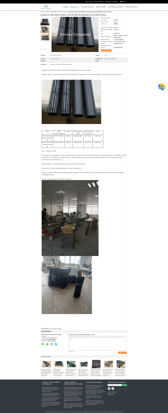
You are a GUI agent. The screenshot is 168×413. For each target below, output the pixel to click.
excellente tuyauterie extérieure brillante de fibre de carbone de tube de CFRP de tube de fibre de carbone (120, 372)
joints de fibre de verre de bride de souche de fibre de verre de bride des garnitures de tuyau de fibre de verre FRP (73, 399)
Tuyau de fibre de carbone (55, 328)
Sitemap (114, 392)
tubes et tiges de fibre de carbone (59, 12)
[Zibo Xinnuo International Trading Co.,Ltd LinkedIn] (109, 388)
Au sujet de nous (87, 7)
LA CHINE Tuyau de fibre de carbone (67, 411)
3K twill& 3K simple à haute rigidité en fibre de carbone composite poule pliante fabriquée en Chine (95, 387)
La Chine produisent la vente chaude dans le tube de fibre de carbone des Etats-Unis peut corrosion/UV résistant (71, 373)
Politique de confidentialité (51, 411)
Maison (65, 7)
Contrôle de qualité (115, 7)
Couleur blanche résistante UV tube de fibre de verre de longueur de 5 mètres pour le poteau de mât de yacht (73, 389)
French (124, 1)
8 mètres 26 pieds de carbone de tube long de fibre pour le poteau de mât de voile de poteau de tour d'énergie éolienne (51, 404)
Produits (74, 7)
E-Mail (109, 392)
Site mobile (111, 394)
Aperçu (42, 12)
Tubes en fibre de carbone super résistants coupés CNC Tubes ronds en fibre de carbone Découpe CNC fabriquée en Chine (51, 389)
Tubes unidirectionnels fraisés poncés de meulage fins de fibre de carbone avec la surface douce (108, 372)
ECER (121, 411)
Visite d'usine (101, 7)
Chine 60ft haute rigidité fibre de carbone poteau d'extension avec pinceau (94, 397)
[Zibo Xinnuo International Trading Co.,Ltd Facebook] (112, 388)
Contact (102, 50)
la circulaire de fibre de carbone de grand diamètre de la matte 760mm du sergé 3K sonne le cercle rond (51, 394)
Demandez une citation (111, 1)
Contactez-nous (131, 7)
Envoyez (124, 385)
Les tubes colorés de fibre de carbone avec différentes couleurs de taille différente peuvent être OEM (51, 399)
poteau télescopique (94, 382)
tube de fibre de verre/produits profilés (73, 383)
